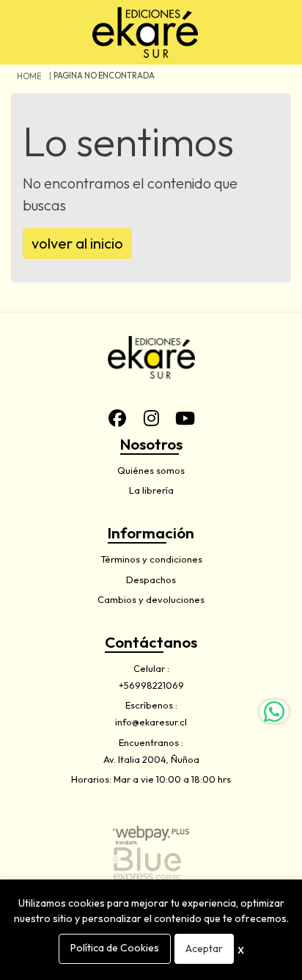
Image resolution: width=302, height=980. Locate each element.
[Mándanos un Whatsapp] (274, 711)
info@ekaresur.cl (151, 722)
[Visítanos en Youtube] (184, 418)
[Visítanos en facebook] (117, 418)
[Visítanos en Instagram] (151, 418)
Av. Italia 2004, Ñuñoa (151, 759)
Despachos (151, 579)
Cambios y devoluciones (151, 599)
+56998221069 (151, 685)
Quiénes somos (151, 470)
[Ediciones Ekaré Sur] (145, 32)
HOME (29, 76)
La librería (151, 490)
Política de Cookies (114, 947)
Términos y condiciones (151, 559)
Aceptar (204, 948)
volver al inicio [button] (77, 243)
